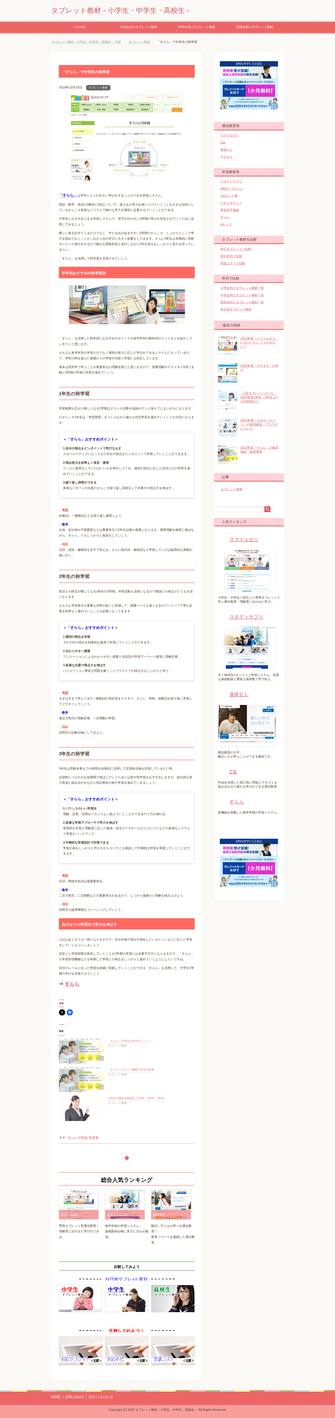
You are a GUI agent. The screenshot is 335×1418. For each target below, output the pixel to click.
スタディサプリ (118, 1214)
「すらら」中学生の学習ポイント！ (129, 1040)
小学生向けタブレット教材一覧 (242, 288)
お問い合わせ (74, 1396)
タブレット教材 (98, 87)
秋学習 (93, 1137)
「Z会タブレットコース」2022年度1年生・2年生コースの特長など (259, 397)
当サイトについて (100, 1396)
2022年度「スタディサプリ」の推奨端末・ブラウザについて (259, 424)
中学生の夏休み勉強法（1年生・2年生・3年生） (137, 1098)
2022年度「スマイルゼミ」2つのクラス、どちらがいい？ (259, 342)
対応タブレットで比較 (235, 249)
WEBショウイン (231, 188)
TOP (89, 42)
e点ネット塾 (229, 195)
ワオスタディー (231, 203)
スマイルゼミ (70, 1214)
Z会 (222, 142)
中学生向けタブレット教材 (196, 27)
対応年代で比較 (231, 256)
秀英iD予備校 (229, 210)
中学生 (83, 1137)
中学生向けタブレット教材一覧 (242, 295)
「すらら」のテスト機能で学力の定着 (131, 1069)
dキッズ (225, 224)
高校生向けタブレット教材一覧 (242, 302)
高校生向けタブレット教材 (254, 27)
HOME (55, 1396)
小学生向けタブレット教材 (138, 27)
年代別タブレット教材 (235, 309)
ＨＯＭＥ (80, 27)
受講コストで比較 (232, 263)
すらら (72, 983)
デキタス (226, 157)
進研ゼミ (159, 1214)
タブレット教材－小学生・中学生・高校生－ (121, 10)
